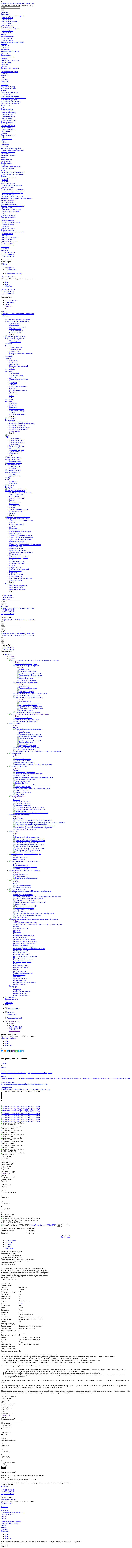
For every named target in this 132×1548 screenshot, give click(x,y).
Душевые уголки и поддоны (11, 1522)
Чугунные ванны (7, 1084)
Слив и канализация (20, 874)
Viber (7, 282)
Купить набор (66, 1237)
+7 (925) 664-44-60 (7, 256)
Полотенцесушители (20, 865)
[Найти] (2, 10)
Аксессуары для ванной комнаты (25, 923)
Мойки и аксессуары (20, 857)
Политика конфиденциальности (12, 1512)
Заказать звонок (14, 1031)
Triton (21, 1303)
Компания (4, 1507)
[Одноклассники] (5, 1051)
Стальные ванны (19, 1084)
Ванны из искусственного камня (36, 1084)
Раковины (16, 800)
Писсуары (126, 1078)
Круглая (39, 1089)
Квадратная (46, 1089)
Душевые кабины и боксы (22, 718)
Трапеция (32, 1089)
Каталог (12, 658)
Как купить (9, 1248)
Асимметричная (6, 1089)
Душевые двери (22, 686)
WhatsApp (8, 286)
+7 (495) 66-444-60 (8, 252)
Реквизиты (4, 1510)
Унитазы (16, 757)
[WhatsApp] (16, 1051)
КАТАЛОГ (5, 606)
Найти (3, 1546)
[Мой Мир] (8, 1051)
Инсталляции (18, 818)
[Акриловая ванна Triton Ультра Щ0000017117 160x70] (20, 1106)
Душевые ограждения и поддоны (25, 664)
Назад (13, 656)
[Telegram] (22, 1051)
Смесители (17, 770)
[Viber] (13, 1051)
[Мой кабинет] (2, 622)
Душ (14, 835)
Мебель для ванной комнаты (23, 895)
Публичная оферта (7, 1514)
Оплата (7, 1246)
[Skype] (19, 1051)
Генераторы (17, 990)
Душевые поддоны (24, 701)
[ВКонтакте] (2, 1051)
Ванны (15, 727)
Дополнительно (10, 1240)
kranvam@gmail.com (9, 277)
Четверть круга (24, 1089)
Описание (8, 1242)
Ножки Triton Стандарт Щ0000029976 (43, 1225)
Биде (15, 883)
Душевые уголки (23, 669)
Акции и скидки (6, 1503)
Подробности (5, 1173)
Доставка (8, 1244)
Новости (4, 1505)
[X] (10, 1051)
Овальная (15, 1089)
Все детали (5, 1486)
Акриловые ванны (23, 733)
